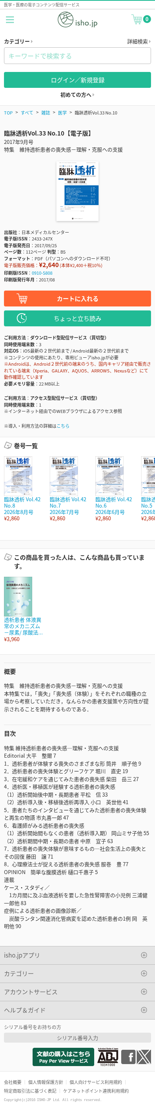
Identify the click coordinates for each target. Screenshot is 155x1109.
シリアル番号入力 (77, 1037)
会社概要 (12, 1082)
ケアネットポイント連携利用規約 (96, 1091)
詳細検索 (138, 41)
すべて (27, 112)
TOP (8, 112)
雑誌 (45, 112)
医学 (62, 112)
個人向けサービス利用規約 (96, 1082)
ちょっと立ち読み (77, 318)
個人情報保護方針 (45, 1082)
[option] (23, 489)
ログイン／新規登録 (78, 80)
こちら (63, 426)
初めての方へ (76, 94)
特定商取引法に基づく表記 (30, 1091)
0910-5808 (42, 272)
